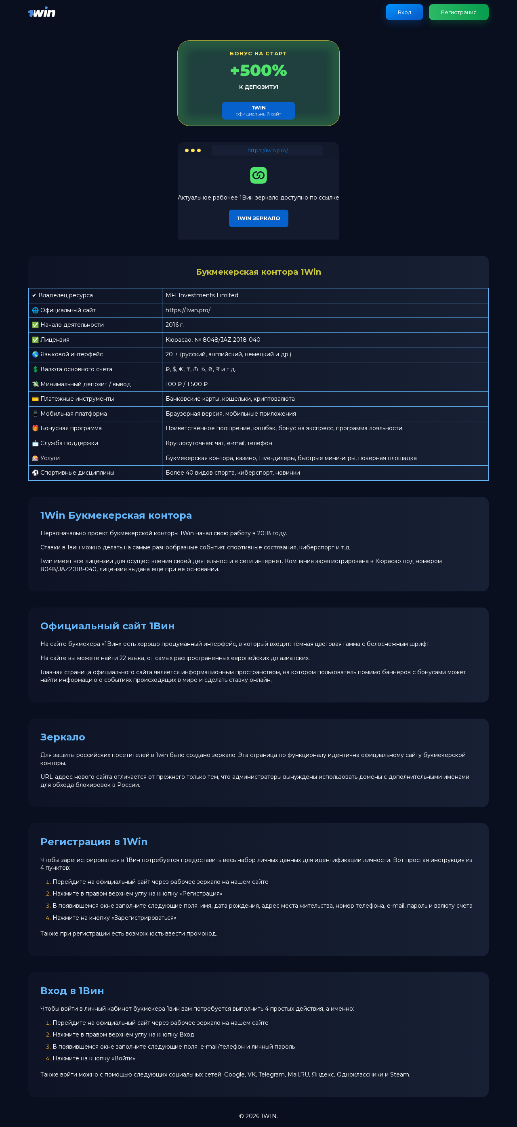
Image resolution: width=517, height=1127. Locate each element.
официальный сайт (258, 110)
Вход (404, 12)
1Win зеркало (258, 218)
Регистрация (459, 12)
